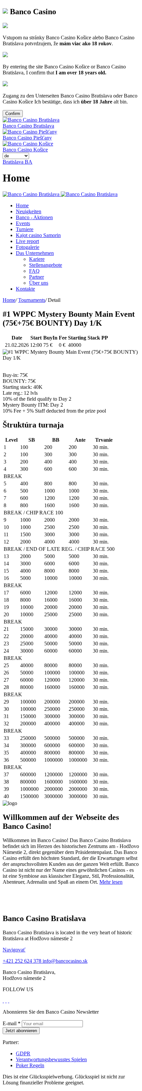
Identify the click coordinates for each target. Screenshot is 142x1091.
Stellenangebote (45, 265)
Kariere (37, 259)
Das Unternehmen (35, 253)
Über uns (38, 283)
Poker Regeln (30, 1065)
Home (22, 205)
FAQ (34, 271)
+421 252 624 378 (23, 961)
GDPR (23, 1053)
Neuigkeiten (28, 211)
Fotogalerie (27, 247)
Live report (27, 241)
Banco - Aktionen (34, 217)
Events (23, 223)
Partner (36, 277)
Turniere (24, 229)
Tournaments (31, 300)
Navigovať (14, 949)
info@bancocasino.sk (65, 961)
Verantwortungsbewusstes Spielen (51, 1059)
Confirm (12, 113)
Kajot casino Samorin (38, 235)
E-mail (11, 1023)
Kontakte (25, 289)
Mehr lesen (111, 882)
